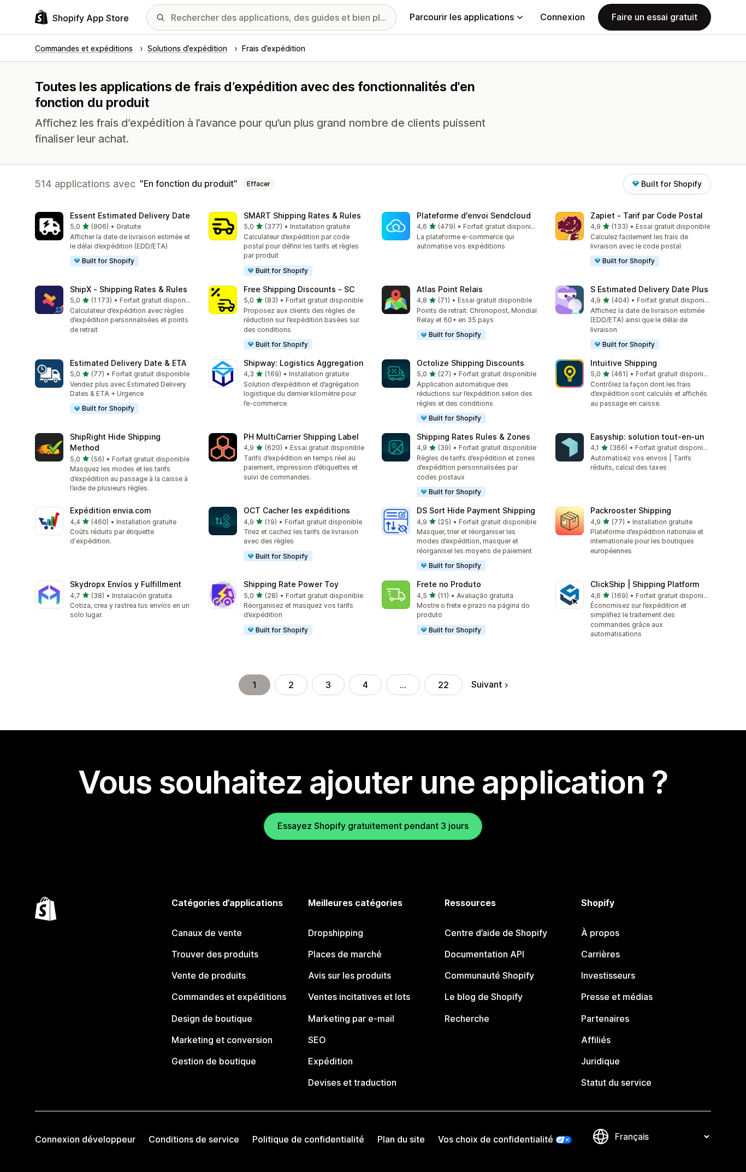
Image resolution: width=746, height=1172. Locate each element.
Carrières (600, 954)
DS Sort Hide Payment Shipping (476, 510)
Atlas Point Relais (450, 289)
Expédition (330, 1061)
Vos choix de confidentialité (495, 1139)
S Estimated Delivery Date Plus (649, 289)
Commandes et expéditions (228, 996)
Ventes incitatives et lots (359, 996)
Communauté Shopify (489, 975)
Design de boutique (211, 1018)
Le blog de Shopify (484, 996)
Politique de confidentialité (308, 1139)
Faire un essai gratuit (654, 16)
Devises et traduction (352, 1082)
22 (443, 684)
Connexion (562, 16)
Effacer (258, 184)
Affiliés (596, 1039)
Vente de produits (208, 975)
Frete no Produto (449, 584)
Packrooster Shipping (630, 510)
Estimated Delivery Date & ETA (128, 363)
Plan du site (401, 1139)
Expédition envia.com (110, 510)
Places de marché (345, 954)
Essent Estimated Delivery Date (130, 215)
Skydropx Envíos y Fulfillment (125, 584)
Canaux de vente (206, 932)
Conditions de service (194, 1139)
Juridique (600, 1061)
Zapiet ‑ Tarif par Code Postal (646, 215)
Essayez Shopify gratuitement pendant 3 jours (373, 825)
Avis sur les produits (349, 975)
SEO (317, 1039)
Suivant (486, 684)
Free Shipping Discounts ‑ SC (299, 289)
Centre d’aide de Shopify (496, 932)
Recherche (467, 1018)
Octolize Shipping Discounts (470, 363)
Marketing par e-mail (351, 1018)
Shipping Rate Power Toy (291, 584)
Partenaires (605, 1018)
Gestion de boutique (213, 1061)
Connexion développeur (85, 1139)
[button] (113, 240)
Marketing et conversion (222, 1039)
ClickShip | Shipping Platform (645, 584)
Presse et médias (617, 996)
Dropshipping (335, 932)
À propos (600, 932)
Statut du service (616, 1082)
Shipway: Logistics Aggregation (303, 363)
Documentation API (484, 954)
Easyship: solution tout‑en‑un (647, 436)
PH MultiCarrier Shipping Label (301, 436)
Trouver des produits (214, 954)
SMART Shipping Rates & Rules (302, 215)
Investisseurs (608, 975)
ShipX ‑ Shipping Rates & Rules (128, 289)
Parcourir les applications (462, 16)
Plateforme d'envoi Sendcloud (474, 215)
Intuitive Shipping (623, 363)
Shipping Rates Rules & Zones (473, 436)
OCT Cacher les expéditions (297, 510)
